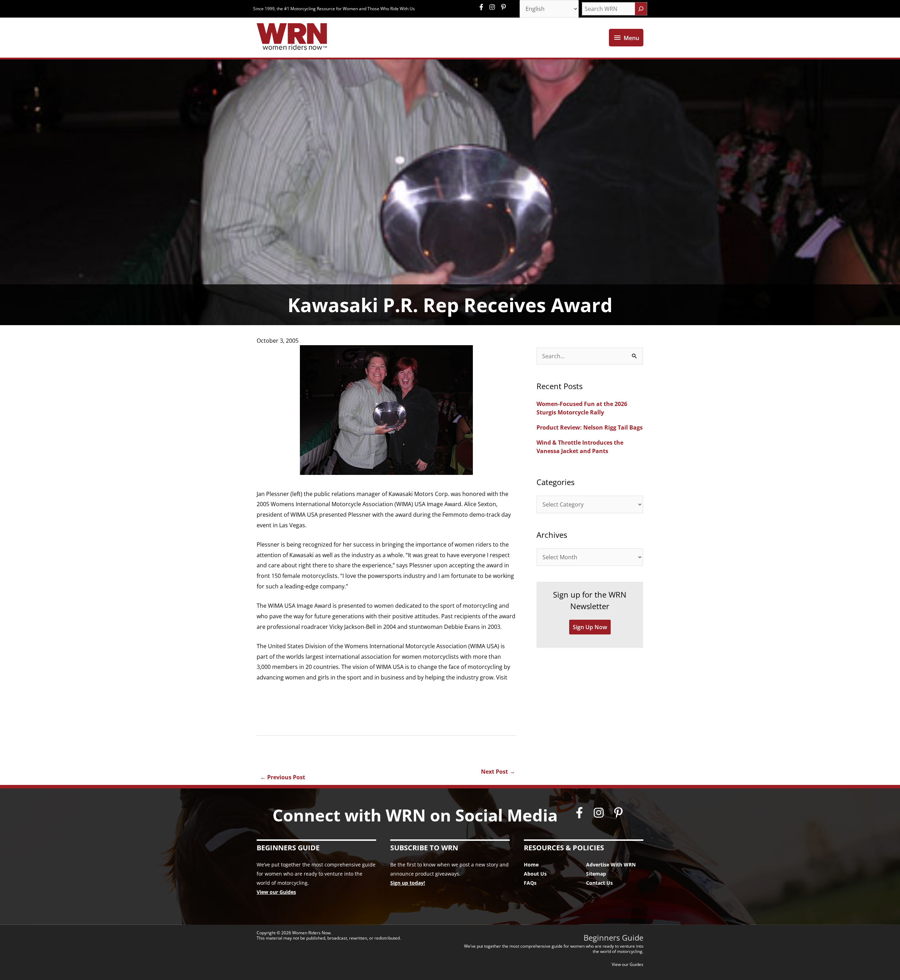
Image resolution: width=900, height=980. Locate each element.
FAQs (530, 882)
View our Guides (276, 892)
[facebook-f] (483, 7)
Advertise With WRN (611, 864)
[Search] (641, 8)
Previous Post (282, 777)
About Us (535, 873)
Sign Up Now (590, 627)
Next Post (498, 771)
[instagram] (494, 7)
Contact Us (599, 882)
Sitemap (596, 873)
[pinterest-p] (504, 7)
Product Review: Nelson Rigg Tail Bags (589, 427)
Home (531, 864)
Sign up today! (407, 882)
